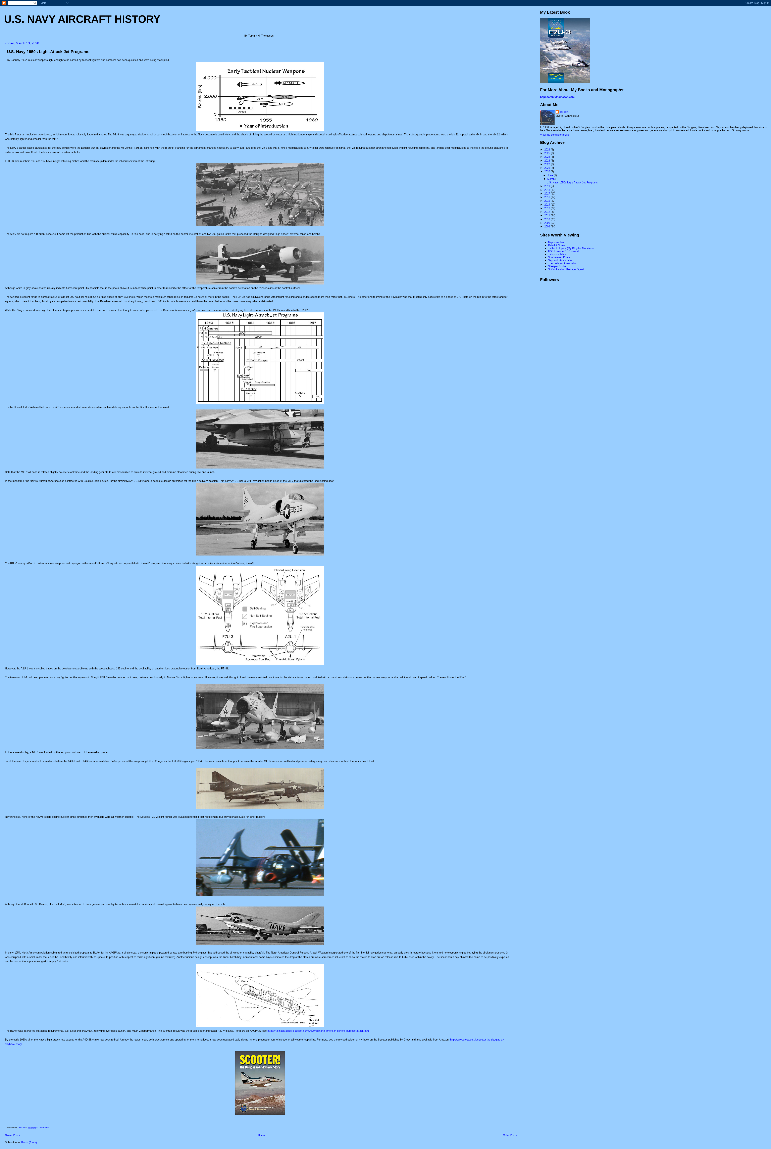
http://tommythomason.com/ (557, 96)
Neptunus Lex (556, 242)
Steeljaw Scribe (557, 266)
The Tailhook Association (562, 263)
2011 (547, 215)
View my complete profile (554, 134)
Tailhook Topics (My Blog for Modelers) (571, 248)
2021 (547, 167)
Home (261, 1135)
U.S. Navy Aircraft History (82, 19)
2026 (547, 149)
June (550, 175)
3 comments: (43, 1127)
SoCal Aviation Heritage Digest (566, 269)
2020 (547, 171)
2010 (547, 219)
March (551, 178)
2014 (547, 204)
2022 (547, 164)
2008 (547, 226)
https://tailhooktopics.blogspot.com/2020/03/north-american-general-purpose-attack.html (318, 1030)
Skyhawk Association (560, 260)
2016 (547, 197)
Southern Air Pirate (559, 257)
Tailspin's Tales (557, 254)
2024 (547, 156)
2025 (547, 153)
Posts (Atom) (29, 1142)
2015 (547, 200)
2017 (547, 193)
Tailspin (564, 111)
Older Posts (510, 1135)
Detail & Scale (556, 245)
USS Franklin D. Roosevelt (563, 251)
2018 (547, 189)
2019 (547, 186)
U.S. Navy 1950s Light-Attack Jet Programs (48, 51)
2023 (547, 160)
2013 (547, 208)
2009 (547, 222)
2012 (547, 211)
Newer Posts (12, 1135)
